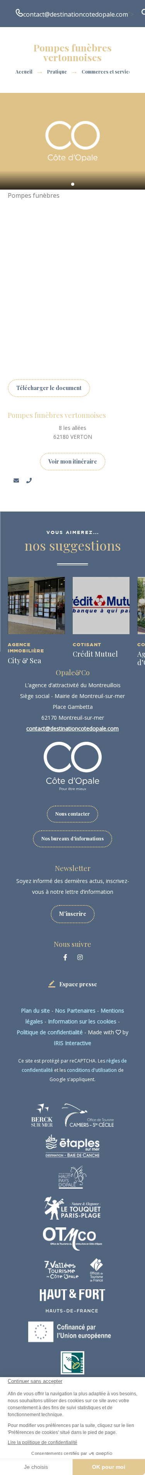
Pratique (57, 71)
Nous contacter (72, 814)
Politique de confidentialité (50, 1032)
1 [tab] (72, 184)
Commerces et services (108, 71)
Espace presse (78, 984)
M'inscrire (72, 913)
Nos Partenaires (75, 1010)
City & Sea (24, 660)
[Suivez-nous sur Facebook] (65, 957)
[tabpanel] (72, 141)
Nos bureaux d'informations (72, 838)
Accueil (23, 71)
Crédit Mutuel (95, 654)
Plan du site (35, 1010)
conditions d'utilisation (92, 1070)
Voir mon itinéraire (72, 461)
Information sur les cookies (82, 1021)
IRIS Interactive (72, 1043)
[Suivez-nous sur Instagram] (80, 957)
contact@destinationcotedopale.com (75, 14)
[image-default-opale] (72, 141)
